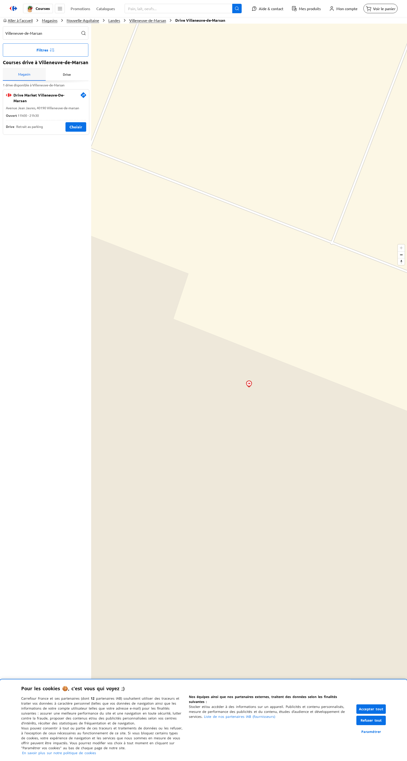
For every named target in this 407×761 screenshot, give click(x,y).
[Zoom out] (401, 254)
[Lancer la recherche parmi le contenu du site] (236, 8)
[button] (60, 8)
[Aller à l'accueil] (13, 8)
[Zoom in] (401, 247)
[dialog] (203, 720)
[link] (83, 97)
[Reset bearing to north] (401, 261)
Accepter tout (371, 709)
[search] (83, 33)
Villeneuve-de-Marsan (147, 20)
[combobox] (183, 8)
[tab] (24, 74)
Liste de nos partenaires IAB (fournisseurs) (239, 716)
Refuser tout (371, 720)
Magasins (49, 20)
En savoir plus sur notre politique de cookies (59, 753)
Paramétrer (371, 731)
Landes (114, 20)
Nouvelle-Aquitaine (83, 20)
